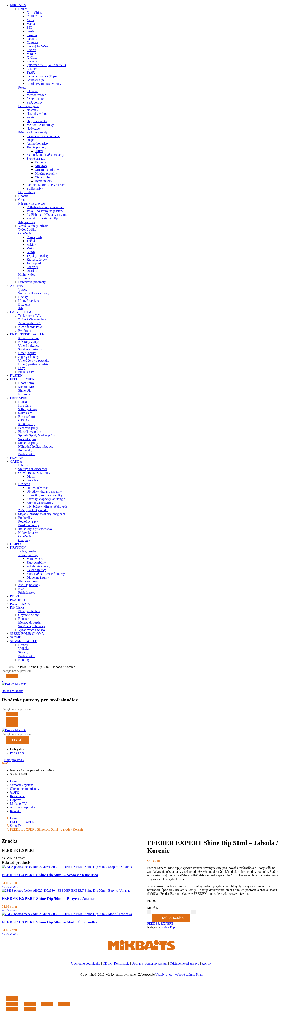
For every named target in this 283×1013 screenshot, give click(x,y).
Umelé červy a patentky (33, 360)
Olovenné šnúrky (38, 577)
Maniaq (31, 24)
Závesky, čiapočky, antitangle (46, 499)
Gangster (32, 42)
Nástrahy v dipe (37, 113)
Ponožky (32, 267)
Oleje (30, 140)
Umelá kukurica (28, 345)
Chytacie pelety (28, 615)
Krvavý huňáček (37, 46)
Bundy (31, 252)
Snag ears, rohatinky (31, 626)
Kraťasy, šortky (37, 259)
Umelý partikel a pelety (33, 364)
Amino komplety (38, 143)
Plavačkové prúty (29, 431)
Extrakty (40, 162)
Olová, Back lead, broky (34, 472)
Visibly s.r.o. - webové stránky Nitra (179, 974)
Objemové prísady (47, 169)
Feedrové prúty (28, 428)
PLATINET (18, 600)
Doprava (15, 800)
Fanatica (32, 39)
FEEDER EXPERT (23, 379)
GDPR (14, 792)
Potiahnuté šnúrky (38, 566)
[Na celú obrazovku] (47, 1004)
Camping (24, 540)
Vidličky (23, 648)
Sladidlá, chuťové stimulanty (45, 155)
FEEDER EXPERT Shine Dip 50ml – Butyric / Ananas (48, 898)
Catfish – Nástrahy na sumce (45, 207)
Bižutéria (24, 278)
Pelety (22, 87)
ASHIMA (16, 285)
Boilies (22, 9)
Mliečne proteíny (46, 173)
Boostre (23, 196)
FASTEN (16, 375)
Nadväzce (33, 128)
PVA (21, 588)
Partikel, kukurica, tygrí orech (46, 184)
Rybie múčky (43, 181)
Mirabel (32, 53)
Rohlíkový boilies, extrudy (44, 83)
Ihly (20, 308)
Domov (15, 781)
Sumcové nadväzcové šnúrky (46, 574)
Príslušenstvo (26, 371)
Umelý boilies (27, 353)
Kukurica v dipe (28, 338)
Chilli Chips (34, 16)
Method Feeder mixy (40, 125)
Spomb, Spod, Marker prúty (36, 435)
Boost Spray (26, 383)
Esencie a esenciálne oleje (43, 136)
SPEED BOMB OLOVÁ (27, 633)
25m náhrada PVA (30, 327)
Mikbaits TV (18, 803)
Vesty (30, 248)
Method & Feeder (29, 622)
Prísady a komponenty (32, 132)
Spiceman (33, 61)
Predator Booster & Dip (42, 218)
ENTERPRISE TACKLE (27, 334)
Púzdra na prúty (28, 525)
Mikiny (31, 244)
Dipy (21, 368)
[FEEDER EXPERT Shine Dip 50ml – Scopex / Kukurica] (67, 867)
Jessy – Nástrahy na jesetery (45, 211)
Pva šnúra (24, 330)
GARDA (16, 461)
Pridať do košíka (171, 917)
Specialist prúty (28, 439)
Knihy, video (26, 274)
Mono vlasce (35, 559)
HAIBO (15, 544)
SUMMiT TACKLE (23, 641)
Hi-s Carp (24, 405)
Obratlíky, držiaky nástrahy (44, 491)
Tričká (31, 241)
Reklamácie (17, 796)
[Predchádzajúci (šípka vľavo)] (12, 1009)
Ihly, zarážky (26, 222)
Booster (23, 618)
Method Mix (26, 386)
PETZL (15, 596)
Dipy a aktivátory (38, 121)
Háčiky (23, 297)
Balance (32, 68)
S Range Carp (27, 409)
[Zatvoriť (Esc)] (12, 1004)
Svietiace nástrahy (30, 349)
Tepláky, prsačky (38, 256)
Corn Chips (34, 12)
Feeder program (28, 106)
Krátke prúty (26, 424)
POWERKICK (20, 603)
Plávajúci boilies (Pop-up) (43, 76)
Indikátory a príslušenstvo (35, 529)
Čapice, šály (34, 237)
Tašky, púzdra (27, 551)
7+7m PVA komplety (32, 319)
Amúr (30, 20)
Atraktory (41, 166)
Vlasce (22, 289)
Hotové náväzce (28, 300)
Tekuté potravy (36, 147)
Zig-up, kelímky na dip (33, 510)
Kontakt (15, 811)
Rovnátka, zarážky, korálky (44, 495)
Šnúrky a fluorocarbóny (33, 293)
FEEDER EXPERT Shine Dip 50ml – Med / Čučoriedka (49, 922)
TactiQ (31, 72)
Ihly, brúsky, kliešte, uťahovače (47, 506)
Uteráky (32, 270)
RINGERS (17, 607)
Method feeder (36, 95)
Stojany (23, 652)
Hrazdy (23, 645)
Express (32, 35)
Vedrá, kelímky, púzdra (33, 226)
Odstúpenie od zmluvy (185, 963)
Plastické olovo (28, 581)
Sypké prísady (36, 158)
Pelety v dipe (35, 98)
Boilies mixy (35, 188)
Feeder (31, 31)
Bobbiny (24, 660)
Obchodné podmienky (24, 788)
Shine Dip (24, 390)
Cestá (21, 199)
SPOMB (15, 637)
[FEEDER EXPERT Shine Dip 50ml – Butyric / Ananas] (66, 890)
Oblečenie (24, 233)
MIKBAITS (18, 5)
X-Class (32, 57)
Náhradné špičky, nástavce (35, 446)
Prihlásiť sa (17, 753)
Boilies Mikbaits (12, 691)
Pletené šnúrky (36, 570)
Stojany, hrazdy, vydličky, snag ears (41, 514)
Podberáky (25, 450)
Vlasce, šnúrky (28, 555)
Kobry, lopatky (28, 532)
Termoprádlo (35, 263)
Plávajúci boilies (29, 611)
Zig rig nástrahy (28, 357)
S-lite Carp (25, 413)
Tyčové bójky (27, 229)
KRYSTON (18, 547)
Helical (23, 401)
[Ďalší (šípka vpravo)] (30, 1009)
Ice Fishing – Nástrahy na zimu (47, 214)
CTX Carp (25, 420)
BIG (29, 27)
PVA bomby (35, 102)
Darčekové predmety (32, 282)
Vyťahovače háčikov (31, 630)
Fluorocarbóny (36, 562)
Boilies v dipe (36, 80)
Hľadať (17, 740)
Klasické (32, 91)
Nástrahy (32, 110)
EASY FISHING (21, 312)
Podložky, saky (28, 521)
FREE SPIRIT (19, 398)
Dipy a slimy (26, 192)
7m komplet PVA (29, 315)
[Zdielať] (30, 1004)
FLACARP (17, 458)
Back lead (33, 480)
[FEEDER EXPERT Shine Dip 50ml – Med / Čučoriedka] (67, 914)
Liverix (31, 50)
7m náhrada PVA (29, 323)
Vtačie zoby (43, 177)
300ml (39, 151)
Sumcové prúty (28, 443)
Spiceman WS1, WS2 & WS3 (46, 65)
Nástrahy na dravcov (31, 203)
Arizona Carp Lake (22, 807)
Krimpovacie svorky (40, 502)
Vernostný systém (21, 785)
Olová (31, 476)
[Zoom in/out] (64, 1004)
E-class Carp (26, 416)
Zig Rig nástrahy (29, 585)
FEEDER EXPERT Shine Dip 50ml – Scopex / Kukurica (50, 875)
